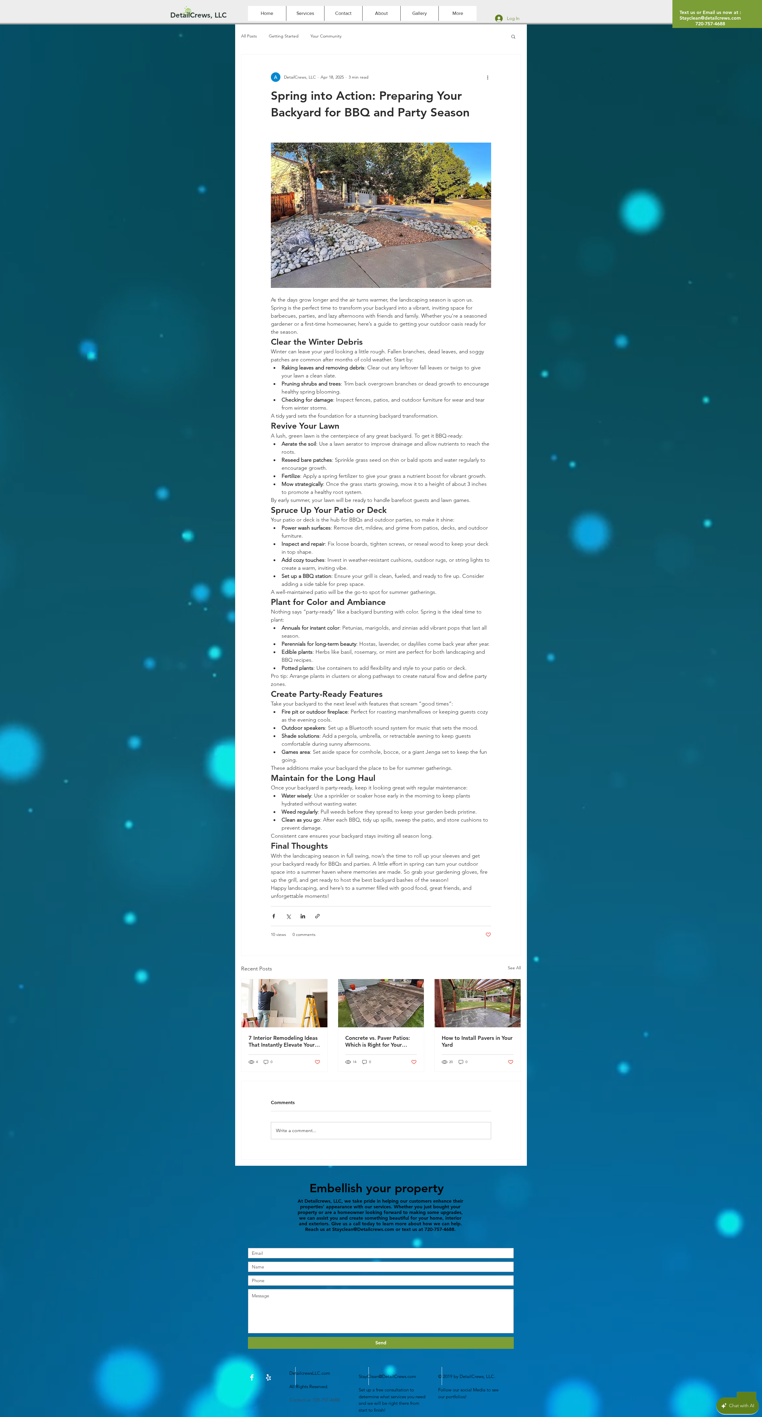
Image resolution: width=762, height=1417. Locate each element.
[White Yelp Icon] (268, 1377)
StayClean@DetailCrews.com (387, 1376)
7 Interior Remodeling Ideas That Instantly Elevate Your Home (283, 1041)
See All (514, 967)
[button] (513, 36)
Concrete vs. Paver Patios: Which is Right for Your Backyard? (377, 1041)
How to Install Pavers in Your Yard (477, 1041)
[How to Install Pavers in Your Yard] (478, 1003)
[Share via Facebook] (274, 916)
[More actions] (487, 77)
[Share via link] (317, 916)
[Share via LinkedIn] (303, 916)
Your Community (325, 36)
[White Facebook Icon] (252, 1377)
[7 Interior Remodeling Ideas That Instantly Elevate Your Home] (284, 1003)
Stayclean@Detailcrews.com (363, 1229)
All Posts (249, 36)
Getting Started (284, 36)
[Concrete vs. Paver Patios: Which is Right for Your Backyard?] (381, 1003)
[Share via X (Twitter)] (288, 916)
